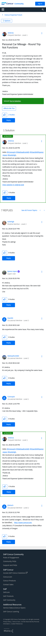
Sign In (40, 4)
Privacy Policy (7, 621)
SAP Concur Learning (11, 612)
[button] (42, 33)
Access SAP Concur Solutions (14, 573)
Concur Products (9, 581)
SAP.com (6, 592)
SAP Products (8, 596)
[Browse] (4, 9)
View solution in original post (13, 185)
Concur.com (7, 577)
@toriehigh (12, 155)
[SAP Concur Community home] (7, 3)
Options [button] (7, 21)
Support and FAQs (10, 565)
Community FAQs (9, 561)
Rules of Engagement (11, 558)
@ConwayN (11, 152)
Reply (8, 120)
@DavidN (33, 152)
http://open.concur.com (23, 522)
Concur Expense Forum (13, 15)
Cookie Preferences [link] (17, 624)
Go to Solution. (15, 101)
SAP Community (9, 600)
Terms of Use (16, 621)
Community (19, 4)
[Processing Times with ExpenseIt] (40, 210)
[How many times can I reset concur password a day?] (44, 210)
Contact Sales (8, 584)
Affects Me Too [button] (9, 108)
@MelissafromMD (22, 152)
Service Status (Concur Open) (14, 608)
